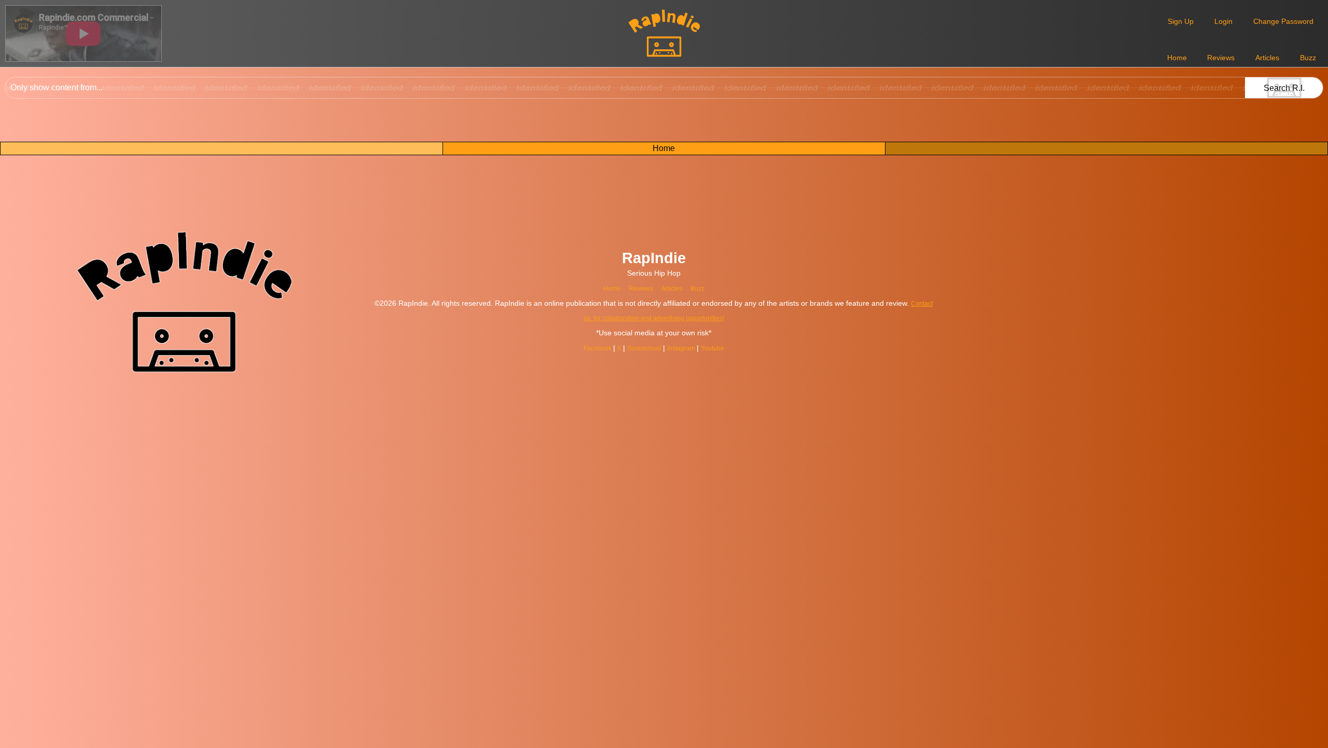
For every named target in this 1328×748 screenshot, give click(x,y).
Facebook (604, 348)
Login (1223, 21)
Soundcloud (657, 348)
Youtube (734, 348)
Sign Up (1181, 21)
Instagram (699, 348)
